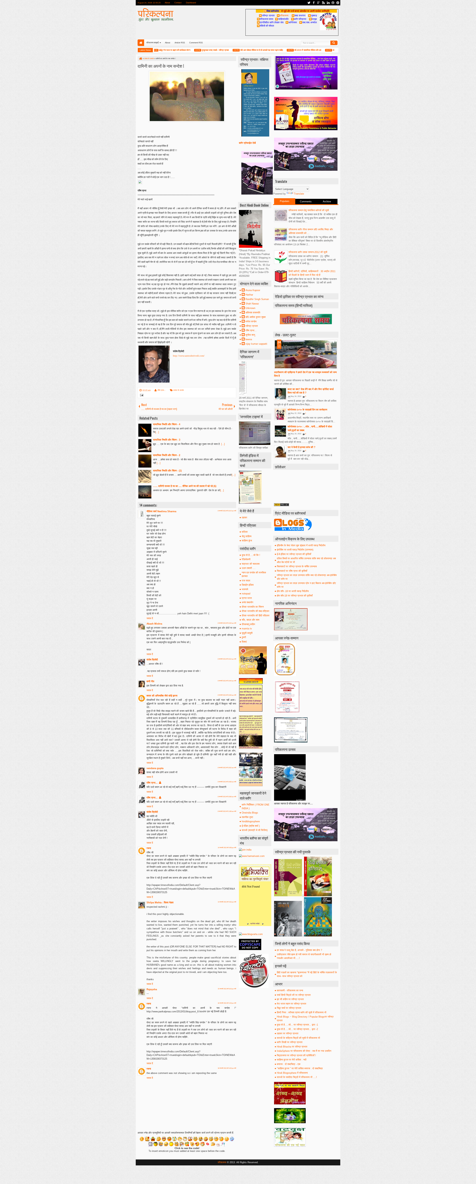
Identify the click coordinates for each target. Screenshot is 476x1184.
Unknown (250, 308)
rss (323, 2)
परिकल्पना (282, 15)
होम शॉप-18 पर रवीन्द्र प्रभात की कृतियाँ (295, 595)
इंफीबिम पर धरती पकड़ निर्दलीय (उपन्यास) (295, 549)
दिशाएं (244, 641)
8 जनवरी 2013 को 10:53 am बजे (227, 768)
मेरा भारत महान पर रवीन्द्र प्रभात (291, 1003)
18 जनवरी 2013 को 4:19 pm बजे (227, 1003)
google (318, 2)
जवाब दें (150, 618)
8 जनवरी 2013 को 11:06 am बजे (227, 811)
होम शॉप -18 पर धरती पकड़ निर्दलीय (293, 591)
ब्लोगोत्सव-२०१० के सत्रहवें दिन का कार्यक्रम (307, 409)
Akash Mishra (154, 623)
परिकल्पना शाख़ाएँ (152, 42)
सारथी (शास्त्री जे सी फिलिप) (255, 830)
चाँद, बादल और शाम (250, 619)
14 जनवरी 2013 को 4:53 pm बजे (227, 902)
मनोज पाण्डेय (250, 321)
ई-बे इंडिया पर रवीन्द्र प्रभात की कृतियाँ (294, 554)
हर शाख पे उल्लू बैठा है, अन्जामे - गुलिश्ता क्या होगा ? (299, 950)
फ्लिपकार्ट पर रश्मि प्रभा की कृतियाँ (292, 570)
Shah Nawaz (252, 303)
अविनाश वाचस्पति (252, 312)
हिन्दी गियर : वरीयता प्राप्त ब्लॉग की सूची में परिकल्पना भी (301, 1012)
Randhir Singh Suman (257, 299)
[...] (157, 432)
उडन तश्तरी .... (249, 568)
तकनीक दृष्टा (247, 817)
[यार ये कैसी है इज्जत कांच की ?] (280, 451)
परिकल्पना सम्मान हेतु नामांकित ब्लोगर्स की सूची (309, 210)
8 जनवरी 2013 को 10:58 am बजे (227, 782)
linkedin (328, 2)
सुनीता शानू (250, 334)
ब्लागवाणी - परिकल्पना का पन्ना (290, 990)
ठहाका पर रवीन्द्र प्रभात (287, 1033)
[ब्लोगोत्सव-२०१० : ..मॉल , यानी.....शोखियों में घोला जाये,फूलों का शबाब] (280, 431)
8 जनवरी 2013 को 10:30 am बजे (227, 623)
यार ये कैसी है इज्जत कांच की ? (301, 447)
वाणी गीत (150, 681)
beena (248, 339)
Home (141, 42)
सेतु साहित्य (246, 536)
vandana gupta (155, 768)
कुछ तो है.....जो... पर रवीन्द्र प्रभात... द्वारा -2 (297, 1029)
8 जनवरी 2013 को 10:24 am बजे (227, 511)
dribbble (333, 2)
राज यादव (246, 580)
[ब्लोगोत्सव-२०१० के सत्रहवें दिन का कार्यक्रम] (280, 414)
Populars (284, 201)
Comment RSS (196, 42)
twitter (308, 2)
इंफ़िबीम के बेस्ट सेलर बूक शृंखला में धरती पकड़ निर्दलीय (301, 545)
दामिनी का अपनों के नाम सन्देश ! (161, 65)
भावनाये (245, 589)
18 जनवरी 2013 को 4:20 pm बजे (227, 1068)
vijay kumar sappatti (256, 343)
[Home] (140, 58)
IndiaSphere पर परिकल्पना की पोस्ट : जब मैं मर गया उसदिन (304, 1051)
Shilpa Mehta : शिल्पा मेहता (160, 902)
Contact (177, 2)
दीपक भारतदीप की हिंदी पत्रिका (255, 615)
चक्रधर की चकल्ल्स (251, 563)
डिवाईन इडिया (248, 584)
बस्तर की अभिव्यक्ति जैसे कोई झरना (162, 695)
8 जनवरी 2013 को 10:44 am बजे (227, 681)
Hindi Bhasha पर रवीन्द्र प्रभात (292, 1046)
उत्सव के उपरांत (178, 390)
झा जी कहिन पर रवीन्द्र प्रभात (290, 999)
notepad (246, 593)
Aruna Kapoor (252, 290)
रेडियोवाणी (246, 559)
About (167, 2)
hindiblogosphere (251, 821)
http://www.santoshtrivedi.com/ (189, 355)
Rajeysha (152, 989)
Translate (299, 193)
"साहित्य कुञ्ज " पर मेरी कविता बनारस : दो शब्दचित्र (300, 1068)
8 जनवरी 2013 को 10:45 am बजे (227, 695)
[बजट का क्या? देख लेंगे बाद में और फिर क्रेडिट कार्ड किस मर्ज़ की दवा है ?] (280, 393)
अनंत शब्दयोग (247, 602)
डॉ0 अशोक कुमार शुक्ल (255, 317)
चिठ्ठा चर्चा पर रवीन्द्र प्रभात (289, 1008)
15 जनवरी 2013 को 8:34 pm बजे (227, 989)
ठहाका (244, 517)
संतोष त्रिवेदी (152, 659)
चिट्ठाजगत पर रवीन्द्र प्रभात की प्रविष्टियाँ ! (296, 1055)
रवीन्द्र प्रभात (251, 326)
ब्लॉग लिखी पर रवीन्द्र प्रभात (289, 1042)
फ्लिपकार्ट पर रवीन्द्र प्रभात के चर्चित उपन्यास (297, 566)
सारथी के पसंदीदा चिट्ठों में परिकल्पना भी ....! (297, 1077)
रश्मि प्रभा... (161, 390)
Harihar (249, 294)
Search (333, 43)
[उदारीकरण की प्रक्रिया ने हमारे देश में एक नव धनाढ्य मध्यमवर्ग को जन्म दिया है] (305, 354)
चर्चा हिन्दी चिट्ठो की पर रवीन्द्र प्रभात (294, 995)
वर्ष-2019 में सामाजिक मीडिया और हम (278, 50)
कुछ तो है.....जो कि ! (251, 555)
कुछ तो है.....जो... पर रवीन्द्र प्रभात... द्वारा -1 (297, 1024)
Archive (327, 201)
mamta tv (247, 628)
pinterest (337, 2)
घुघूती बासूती (247, 633)
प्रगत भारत (247, 598)
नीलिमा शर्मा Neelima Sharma (161, 511)
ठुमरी (244, 637)
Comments (306, 201)
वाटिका (245, 531)
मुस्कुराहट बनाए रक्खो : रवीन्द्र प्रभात (186, 50)
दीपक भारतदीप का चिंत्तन (253, 606)
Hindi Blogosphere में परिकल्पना (292, 1072)
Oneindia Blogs (250, 812)
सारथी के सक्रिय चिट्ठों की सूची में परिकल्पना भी (298, 1038)
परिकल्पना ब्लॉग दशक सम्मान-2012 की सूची (308, 252)
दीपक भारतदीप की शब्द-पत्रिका (255, 611)
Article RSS (180, 42)
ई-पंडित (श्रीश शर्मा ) (251, 825)
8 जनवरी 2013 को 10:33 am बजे (227, 659)
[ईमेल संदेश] (141, 395)
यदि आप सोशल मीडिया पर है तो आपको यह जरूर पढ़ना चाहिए (232, 50)
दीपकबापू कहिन (248, 624)
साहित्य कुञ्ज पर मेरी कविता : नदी (291, 1059)
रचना (149, 848)
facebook (313, 2)
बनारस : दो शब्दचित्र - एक (288, 1064)
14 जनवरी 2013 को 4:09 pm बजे (227, 847)
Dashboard (191, 2)
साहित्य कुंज (247, 540)
